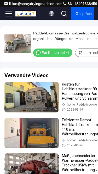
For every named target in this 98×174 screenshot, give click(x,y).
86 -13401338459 (82, 4)
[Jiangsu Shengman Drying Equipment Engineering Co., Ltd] (25, 13)
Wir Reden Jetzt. (56, 53)
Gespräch (84, 13)
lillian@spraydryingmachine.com (35, 4)
